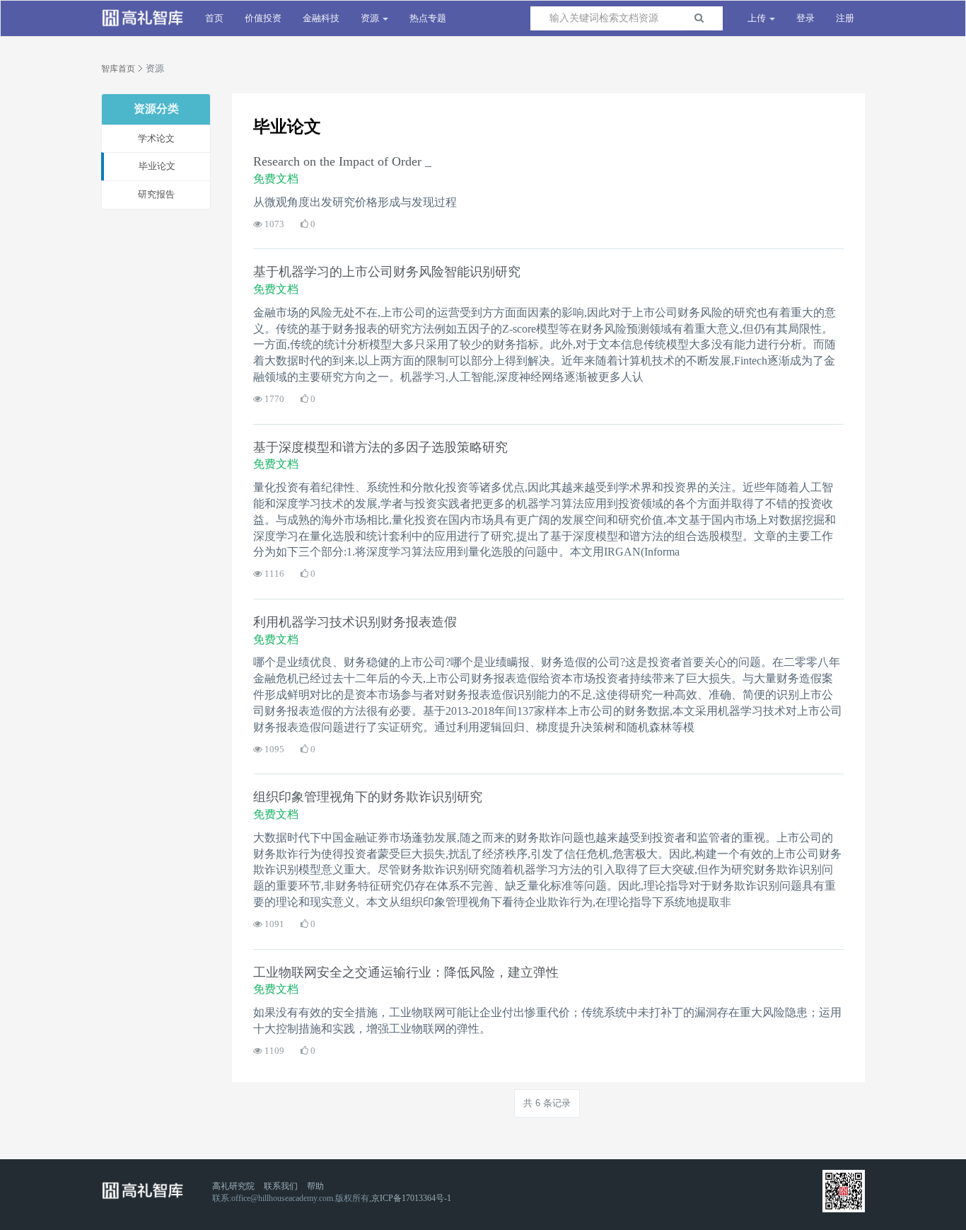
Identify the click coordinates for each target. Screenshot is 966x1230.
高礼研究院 (233, 1186)
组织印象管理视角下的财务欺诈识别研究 (367, 797)
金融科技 (321, 18)
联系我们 (281, 1186)
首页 (214, 18)
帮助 (315, 1186)
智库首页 (118, 69)
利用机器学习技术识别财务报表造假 (355, 622)
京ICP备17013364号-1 (411, 1198)
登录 (805, 18)
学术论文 (156, 138)
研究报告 (156, 194)
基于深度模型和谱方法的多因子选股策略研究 (380, 447)
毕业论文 (157, 166)
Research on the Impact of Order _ (342, 161)
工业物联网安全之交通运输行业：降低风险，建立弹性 (406, 972)
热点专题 (427, 18)
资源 (371, 18)
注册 (845, 18)
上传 (757, 18)
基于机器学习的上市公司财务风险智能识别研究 (386, 272)
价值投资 (263, 18)
